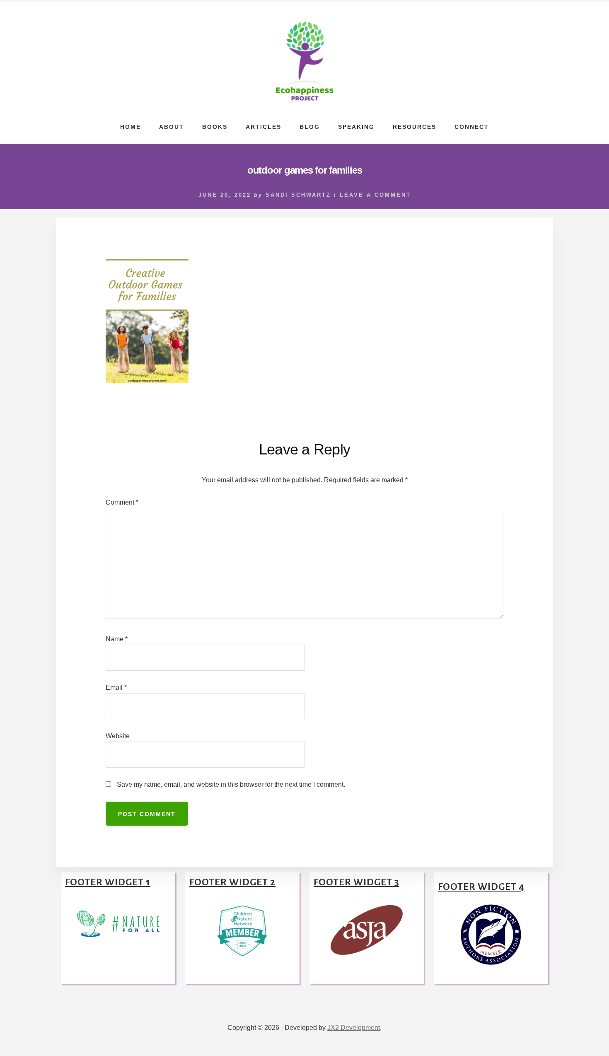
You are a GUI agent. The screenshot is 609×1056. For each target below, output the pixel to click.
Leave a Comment (375, 195)
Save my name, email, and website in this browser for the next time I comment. (231, 784)
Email (116, 687)
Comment (122, 502)
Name (117, 639)
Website (118, 735)
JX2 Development (353, 1027)
